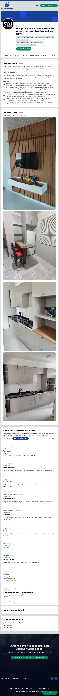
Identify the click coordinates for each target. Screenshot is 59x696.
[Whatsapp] (56, 678)
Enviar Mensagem (25, 49)
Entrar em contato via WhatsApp (14, 623)
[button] (37, 5)
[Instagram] (52, 678)
